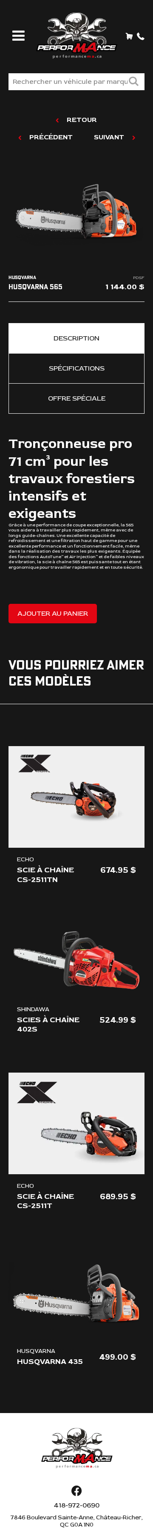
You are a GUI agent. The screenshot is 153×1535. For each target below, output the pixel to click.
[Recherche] (133, 82)
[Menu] (17, 36)
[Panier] (129, 36)
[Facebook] (76, 1491)
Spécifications (77, 368)
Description (76, 338)
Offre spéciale (76, 398)
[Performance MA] (76, 36)
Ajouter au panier (52, 613)
